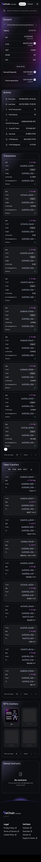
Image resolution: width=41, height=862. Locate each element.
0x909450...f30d (28, 173)
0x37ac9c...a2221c (27, 195)
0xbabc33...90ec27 (27, 340)
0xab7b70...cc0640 (27, 520)
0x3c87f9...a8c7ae (27, 282)
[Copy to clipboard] (36, 25)
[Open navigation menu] (37, 4)
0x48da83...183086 (27, 369)
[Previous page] (31, 455)
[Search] (4, 11)
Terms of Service (10, 832)
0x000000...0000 (27, 484)
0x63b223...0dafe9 (27, 477)
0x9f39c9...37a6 (28, 660)
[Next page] (36, 455)
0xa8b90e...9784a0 (27, 311)
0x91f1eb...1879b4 (27, 428)
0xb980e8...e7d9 (28, 574)
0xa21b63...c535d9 (27, 166)
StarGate (26, 832)
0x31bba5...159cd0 (27, 541)
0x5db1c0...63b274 (27, 498)
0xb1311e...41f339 (27, 399)
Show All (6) (21, 66)
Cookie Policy (9, 835)
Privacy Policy (9, 828)
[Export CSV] (31, 469)
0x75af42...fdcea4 (27, 224)
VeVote (25, 835)
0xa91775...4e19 (28, 617)
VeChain (26, 828)
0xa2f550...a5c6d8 (27, 253)
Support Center (29, 839)
